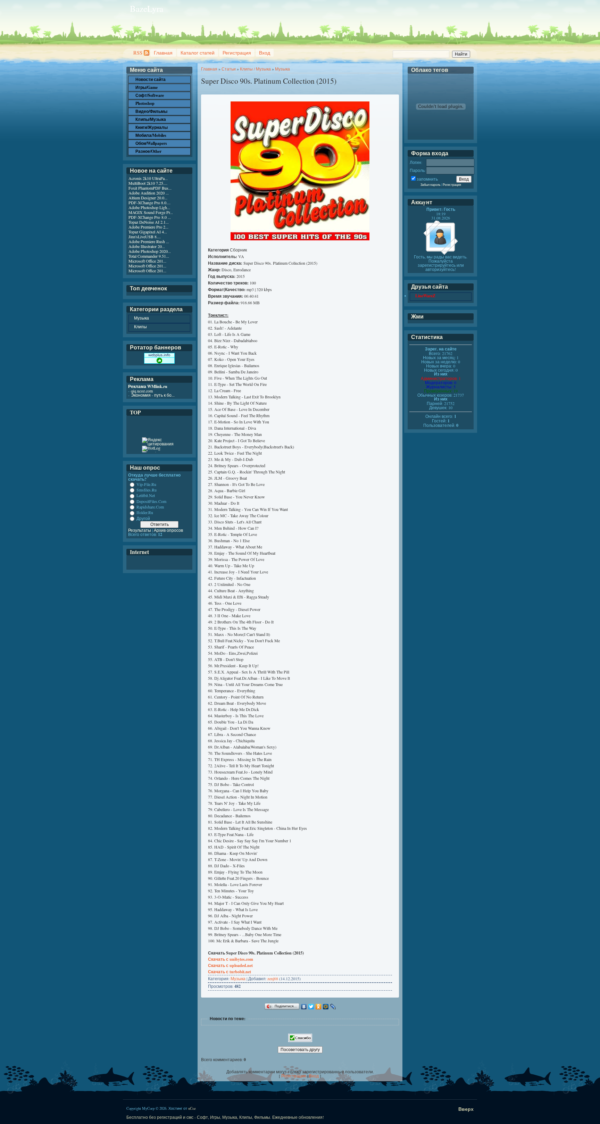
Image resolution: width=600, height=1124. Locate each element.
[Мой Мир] (326, 1006)
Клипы (140, 326)
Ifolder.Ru (144, 512)
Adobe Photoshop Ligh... (149, 207)
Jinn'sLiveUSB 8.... (144, 236)
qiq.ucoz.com (142, 391)
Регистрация (237, 52)
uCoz (192, 1108)
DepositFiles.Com (151, 501)
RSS (137, 52)
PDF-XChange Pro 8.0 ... (149, 217)
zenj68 (272, 978)
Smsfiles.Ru (146, 490)
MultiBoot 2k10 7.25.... (147, 183)
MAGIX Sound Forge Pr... (150, 212)
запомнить (427, 179)
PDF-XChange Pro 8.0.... (149, 202)
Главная (163, 52)
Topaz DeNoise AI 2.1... (148, 222)
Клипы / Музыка (255, 69)
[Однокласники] (318, 1006)
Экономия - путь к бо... (153, 395)
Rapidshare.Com (150, 507)
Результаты (139, 530)
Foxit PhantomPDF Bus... (150, 188)
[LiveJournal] (333, 1006)
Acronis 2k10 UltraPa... (148, 178)
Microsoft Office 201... (147, 261)
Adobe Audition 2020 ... (148, 193)
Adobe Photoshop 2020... (149, 251)
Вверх (466, 1109)
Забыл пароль (430, 184)
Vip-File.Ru (146, 484)
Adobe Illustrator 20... (146, 246)
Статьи (229, 69)
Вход (264, 52)
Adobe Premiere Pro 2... (148, 227)
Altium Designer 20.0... (147, 197)
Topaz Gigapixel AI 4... (147, 231)
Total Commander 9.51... (148, 256)
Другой (143, 518)
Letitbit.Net (145, 495)
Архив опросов (168, 530)
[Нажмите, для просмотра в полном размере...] (300, 238)
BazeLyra (146, 8)
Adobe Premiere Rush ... (148, 241)
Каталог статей (198, 52)
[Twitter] (311, 1006)
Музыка (282, 69)
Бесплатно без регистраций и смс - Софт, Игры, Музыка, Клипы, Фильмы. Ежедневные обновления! (225, 1117)
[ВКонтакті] (304, 1006)
